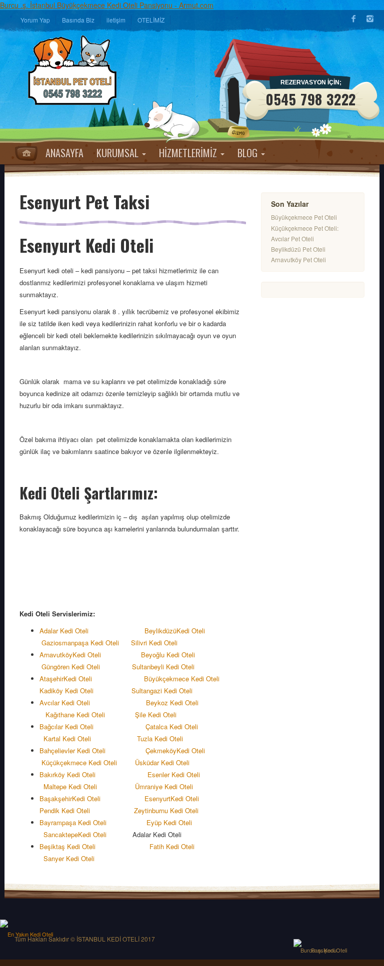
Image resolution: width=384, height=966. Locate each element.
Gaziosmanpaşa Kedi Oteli (79, 642)
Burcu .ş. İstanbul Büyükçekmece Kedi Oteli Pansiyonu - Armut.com (107, 5)
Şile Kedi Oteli (155, 714)
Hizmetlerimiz (189, 152)
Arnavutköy (56, 654)
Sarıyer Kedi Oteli (70, 858)
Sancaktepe (61, 834)
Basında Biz (78, 19)
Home (26, 153)
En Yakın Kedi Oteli (30, 934)
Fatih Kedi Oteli (173, 846)
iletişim (116, 19)
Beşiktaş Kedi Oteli (73, 846)
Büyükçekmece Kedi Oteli (182, 678)
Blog (249, 152)
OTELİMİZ (151, 19)
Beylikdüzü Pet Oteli (298, 249)
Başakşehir (56, 798)
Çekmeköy (161, 750)
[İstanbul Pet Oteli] (77, 70)
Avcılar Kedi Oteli (66, 702)
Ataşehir (52, 678)
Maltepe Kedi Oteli (70, 786)
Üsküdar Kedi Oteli (162, 762)
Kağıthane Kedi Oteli (76, 714)
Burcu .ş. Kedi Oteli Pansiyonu (323, 950)
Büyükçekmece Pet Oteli (304, 217)
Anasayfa (65, 152)
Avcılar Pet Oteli (292, 238)
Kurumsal (118, 152)
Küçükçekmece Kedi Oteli (79, 762)
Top (362, 947)
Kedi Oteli (190, 630)
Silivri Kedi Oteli (156, 642)
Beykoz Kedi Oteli (172, 702)
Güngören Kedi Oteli (72, 666)
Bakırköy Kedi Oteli (75, 774)
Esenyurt (157, 798)
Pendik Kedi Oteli (65, 810)
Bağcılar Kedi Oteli (70, 726)
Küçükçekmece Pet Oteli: (304, 228)
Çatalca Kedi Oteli (173, 726)
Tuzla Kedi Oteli (162, 738)
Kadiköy (51, 690)
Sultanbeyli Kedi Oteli (165, 666)
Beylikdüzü (160, 630)
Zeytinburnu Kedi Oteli (166, 810)
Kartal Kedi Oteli (67, 738)
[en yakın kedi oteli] (30, 924)
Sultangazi (147, 690)
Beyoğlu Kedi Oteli (170, 654)
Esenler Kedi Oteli (175, 774)
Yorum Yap (35, 19)
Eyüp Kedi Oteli (176, 822)
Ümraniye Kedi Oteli (165, 786)
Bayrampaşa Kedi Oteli (76, 822)
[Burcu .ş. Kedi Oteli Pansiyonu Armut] (324, 943)
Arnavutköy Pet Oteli (298, 259)
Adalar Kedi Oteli (67, 630)
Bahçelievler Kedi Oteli (76, 750)
